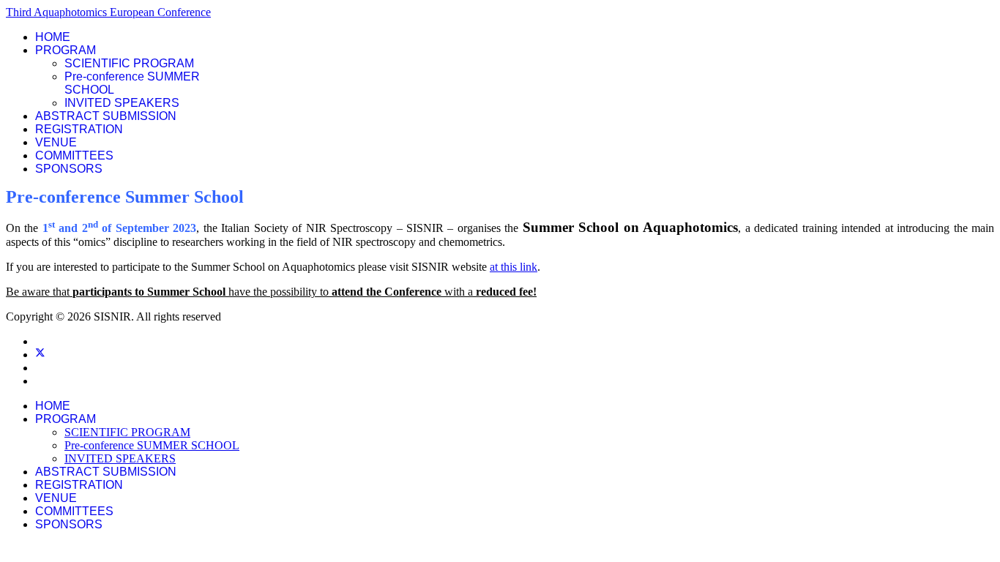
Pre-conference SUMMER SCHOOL (151, 445)
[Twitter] (40, 354)
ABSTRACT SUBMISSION (105, 116)
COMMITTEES (74, 155)
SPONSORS (68, 168)
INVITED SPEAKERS (121, 103)
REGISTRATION (79, 129)
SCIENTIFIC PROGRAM (129, 63)
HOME (52, 37)
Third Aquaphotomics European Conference (108, 12)
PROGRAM (65, 50)
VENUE (56, 142)
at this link (513, 267)
